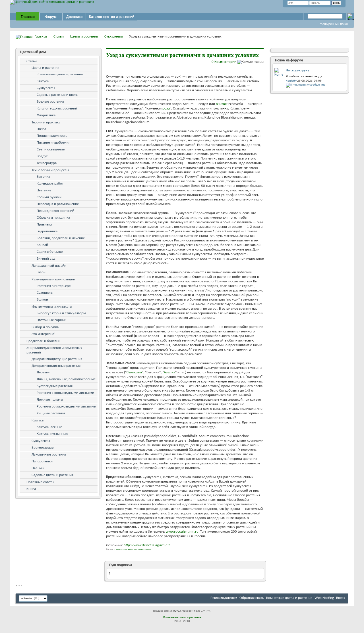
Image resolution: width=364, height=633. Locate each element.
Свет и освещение (51, 149)
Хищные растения (51, 413)
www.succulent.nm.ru (182, 531)
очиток (221, 104)
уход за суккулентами (139, 549)
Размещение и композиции (53, 279)
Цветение (44, 190)
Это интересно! (43, 334)
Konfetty (291, 80)
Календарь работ (50, 183)
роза (166, 108)
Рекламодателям (223, 598)
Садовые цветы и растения (52, 475)
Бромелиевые (42, 448)
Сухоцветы (45, 293)
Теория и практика (46, 122)
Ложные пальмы (50, 400)
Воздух (42, 156)
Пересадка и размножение (58, 204)
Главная (28, 17)
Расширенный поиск (333, 24)
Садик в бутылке (50, 252)
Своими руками (49, 197)
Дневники (74, 17)
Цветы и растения (84, 36)
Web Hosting (324, 598)
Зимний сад (46, 258)
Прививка (44, 224)
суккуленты (121, 549)
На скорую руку (297, 70)
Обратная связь (251, 598)
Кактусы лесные (49, 427)
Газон (41, 272)
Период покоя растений (55, 211)
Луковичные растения (49, 454)
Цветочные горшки (51, 320)
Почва (41, 129)
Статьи (58, 36)
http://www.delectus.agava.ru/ (147, 545)
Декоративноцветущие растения (57, 359)
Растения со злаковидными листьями (66, 406)
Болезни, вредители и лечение (61, 238)
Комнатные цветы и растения (60, 74)
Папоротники (42, 461)
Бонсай (42, 245)
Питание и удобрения (53, 142)
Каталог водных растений (57, 108)
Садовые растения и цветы (57, 95)
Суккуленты (113, 36)
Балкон (42, 299)
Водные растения (50, 102)
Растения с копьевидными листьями (65, 393)
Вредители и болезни (43, 341)
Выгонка (43, 177)
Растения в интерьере (54, 286)
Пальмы (38, 468)
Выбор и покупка (45, 327)
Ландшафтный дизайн (49, 266)
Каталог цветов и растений (111, 17)
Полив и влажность (52, 136)
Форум (51, 17)
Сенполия (134, 372)
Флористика (46, 115)
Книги (31, 489)
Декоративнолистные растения (56, 366)
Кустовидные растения (55, 386)
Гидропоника (47, 231)
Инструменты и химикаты (52, 307)
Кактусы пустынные (52, 434)
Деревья (43, 372)
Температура (47, 163)
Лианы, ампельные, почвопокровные (66, 379)
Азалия (169, 372)
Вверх (340, 598)
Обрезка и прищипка (53, 218)
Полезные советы (40, 482)
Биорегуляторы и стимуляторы (61, 313)
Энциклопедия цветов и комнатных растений (54, 350)
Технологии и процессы (50, 170)
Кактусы (43, 81)
